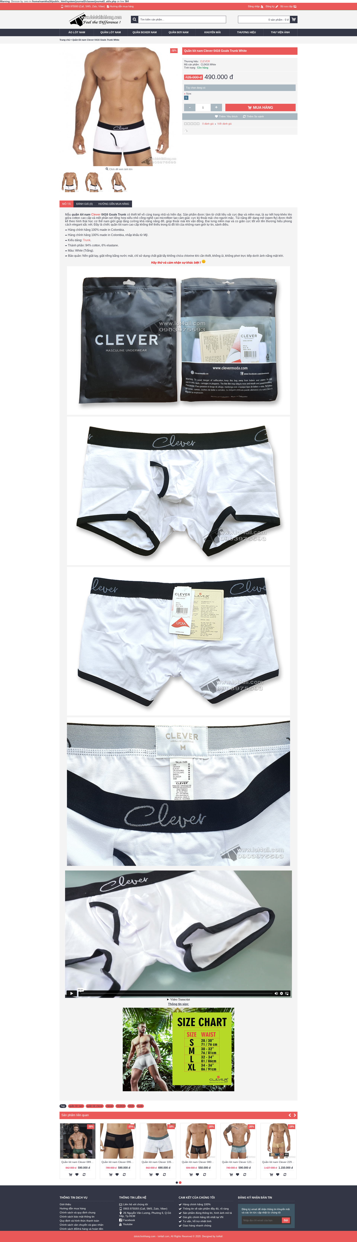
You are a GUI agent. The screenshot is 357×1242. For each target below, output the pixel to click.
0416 (131, 1106)
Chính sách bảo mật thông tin (77, 1216)
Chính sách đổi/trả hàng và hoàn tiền (81, 1228)
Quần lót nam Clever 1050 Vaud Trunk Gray (159, 1161)
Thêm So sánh (255, 116)
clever (109, 1106)
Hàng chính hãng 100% (196, 1204)
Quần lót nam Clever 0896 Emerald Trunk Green (78, 1161)
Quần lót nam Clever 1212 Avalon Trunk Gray (239, 1161)
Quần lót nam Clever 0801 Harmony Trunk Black (199, 1161)
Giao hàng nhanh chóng (197, 1225)
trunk (140, 1106)
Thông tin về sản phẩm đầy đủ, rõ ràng (206, 1208)
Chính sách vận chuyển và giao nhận (81, 1224)
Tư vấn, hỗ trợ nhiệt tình (197, 1221)
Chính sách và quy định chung (77, 1212)
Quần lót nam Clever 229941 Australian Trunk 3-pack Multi (279, 1161)
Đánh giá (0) (84, 203)
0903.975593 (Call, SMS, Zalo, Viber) (145, 1208)
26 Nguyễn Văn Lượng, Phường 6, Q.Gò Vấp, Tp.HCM (145, 1214)
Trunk (86, 240)
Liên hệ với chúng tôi (135, 1204)
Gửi (286, 1220)
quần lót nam (76, 1106)
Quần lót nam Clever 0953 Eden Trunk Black (119, 1161)
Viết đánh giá (224, 123)
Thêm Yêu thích (228, 116)
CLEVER (205, 61)
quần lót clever (95, 1106)
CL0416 (121, 1106)
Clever (95, 214)
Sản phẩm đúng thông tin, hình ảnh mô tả (207, 1212)
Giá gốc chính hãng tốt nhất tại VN (203, 1217)
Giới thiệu (65, 1204)
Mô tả (66, 203)
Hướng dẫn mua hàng (113, 203)
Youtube (128, 1224)
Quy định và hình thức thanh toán (79, 1220)
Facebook (129, 1220)
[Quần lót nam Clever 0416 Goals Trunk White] (70, 181)
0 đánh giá (207, 123)
